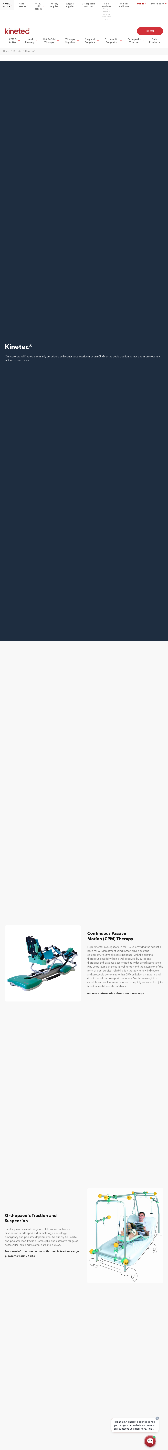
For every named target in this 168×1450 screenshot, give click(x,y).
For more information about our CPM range (115, 993)
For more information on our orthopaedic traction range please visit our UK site (42, 1253)
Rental (150, 31)
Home (6, 51)
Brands (17, 51)
